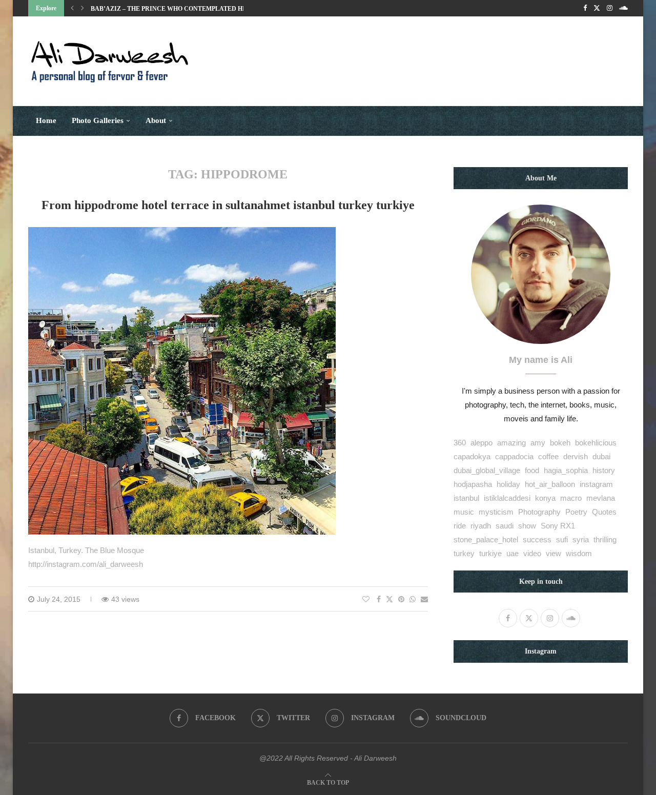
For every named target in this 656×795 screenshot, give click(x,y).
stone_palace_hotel (486, 539)
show (527, 525)
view (553, 553)
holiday (508, 484)
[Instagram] (609, 8)
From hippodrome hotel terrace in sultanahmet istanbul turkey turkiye (228, 205)
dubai (601, 456)
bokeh (560, 442)
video (532, 553)
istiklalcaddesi (507, 498)
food (532, 470)
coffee (548, 456)
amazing (511, 442)
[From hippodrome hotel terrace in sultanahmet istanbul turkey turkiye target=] (182, 234)
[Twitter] (596, 8)
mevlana (600, 498)
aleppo (481, 442)
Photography (539, 511)
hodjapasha (473, 484)
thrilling (605, 539)
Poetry (576, 511)
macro (571, 498)
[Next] (82, 8)
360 (460, 442)
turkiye (490, 553)
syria (580, 539)
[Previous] (72, 8)
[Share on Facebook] (379, 599)
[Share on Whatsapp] (412, 599)
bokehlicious (596, 442)
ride (460, 525)
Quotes (604, 511)
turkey (464, 553)
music (464, 511)
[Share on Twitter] (389, 599)
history (603, 470)
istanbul (466, 498)
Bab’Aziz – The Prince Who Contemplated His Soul (179, 8)
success (537, 539)
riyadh (480, 525)
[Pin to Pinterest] (401, 599)
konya (545, 498)
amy (537, 442)
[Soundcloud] (623, 8)
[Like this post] (366, 599)
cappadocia (514, 456)
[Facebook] (585, 8)
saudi (505, 525)
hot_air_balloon (550, 484)
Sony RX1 (558, 525)
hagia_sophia (566, 470)
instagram (596, 484)
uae (512, 553)
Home (46, 120)
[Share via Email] (424, 599)
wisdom (579, 553)
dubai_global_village (487, 470)
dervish (575, 456)
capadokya (472, 456)
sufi (562, 539)
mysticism (496, 511)
